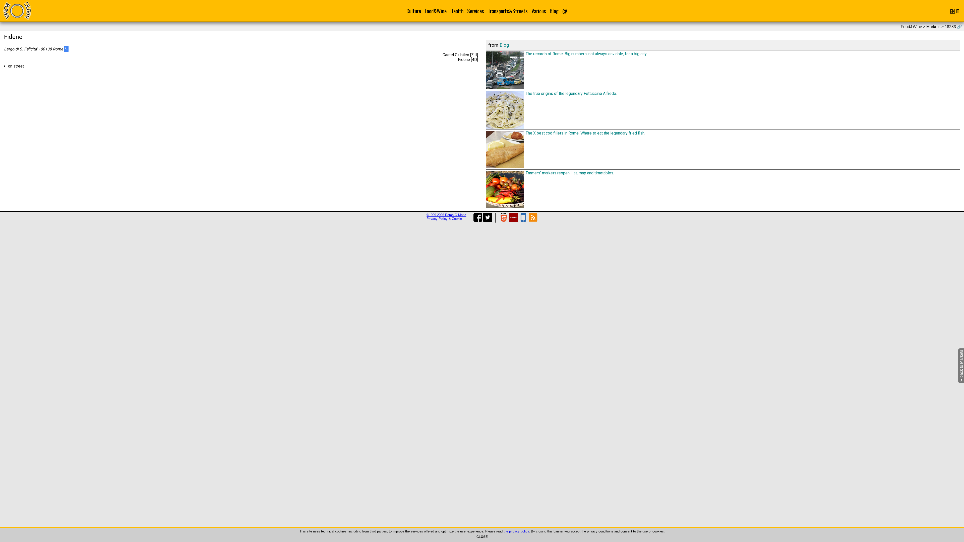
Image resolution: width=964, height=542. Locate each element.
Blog (554, 11)
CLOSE (482, 537)
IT (957, 11)
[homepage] (17, 11)
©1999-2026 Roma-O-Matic (446, 215)
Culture (413, 11)
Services (475, 11)
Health (456, 11)
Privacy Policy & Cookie (444, 219)
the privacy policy (516, 531)
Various (538, 11)
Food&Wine (436, 11)
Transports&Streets (508, 11)
